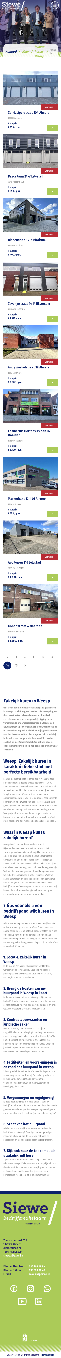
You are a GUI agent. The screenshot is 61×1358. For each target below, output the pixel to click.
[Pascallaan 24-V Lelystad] (30, 151)
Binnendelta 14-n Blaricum (27, 240)
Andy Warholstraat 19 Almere (28, 367)
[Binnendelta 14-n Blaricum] (30, 215)
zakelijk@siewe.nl (39, 1274)
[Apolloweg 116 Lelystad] (30, 537)
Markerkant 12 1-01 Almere (27, 499)
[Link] (13, 5)
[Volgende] (25, 665)
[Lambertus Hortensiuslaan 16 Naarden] (30, 406)
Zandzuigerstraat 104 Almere (28, 113)
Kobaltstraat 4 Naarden (25, 626)
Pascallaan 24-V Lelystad (25, 176)
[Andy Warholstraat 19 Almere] (30, 342)
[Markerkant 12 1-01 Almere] (30, 474)
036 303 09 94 (37, 1266)
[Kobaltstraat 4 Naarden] (30, 601)
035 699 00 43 (37, 1270)
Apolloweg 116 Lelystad (24, 562)
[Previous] (7, 657)
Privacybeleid (47, 1354)
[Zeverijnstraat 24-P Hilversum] (30, 279)
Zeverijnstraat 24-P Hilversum (29, 304)
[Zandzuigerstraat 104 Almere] (30, 88)
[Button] (55, 5)
